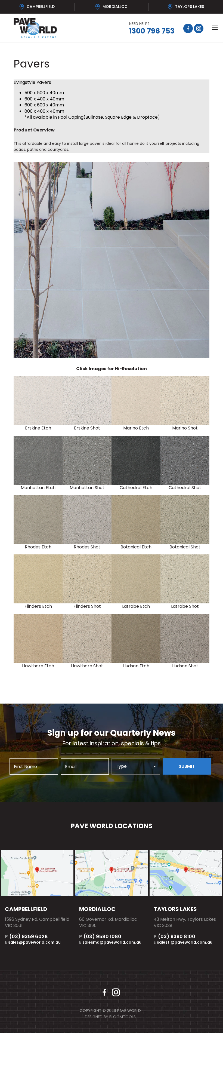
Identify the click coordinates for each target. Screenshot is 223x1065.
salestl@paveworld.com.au (183, 942)
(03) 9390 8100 (174, 936)
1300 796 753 (152, 28)
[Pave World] (60, 28)
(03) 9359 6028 (26, 936)
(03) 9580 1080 (100, 936)
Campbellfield (41, 6)
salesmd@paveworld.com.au (110, 942)
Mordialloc (115, 6)
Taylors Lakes (189, 6)
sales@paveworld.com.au (33, 942)
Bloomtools (122, 1017)
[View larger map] (37, 873)
